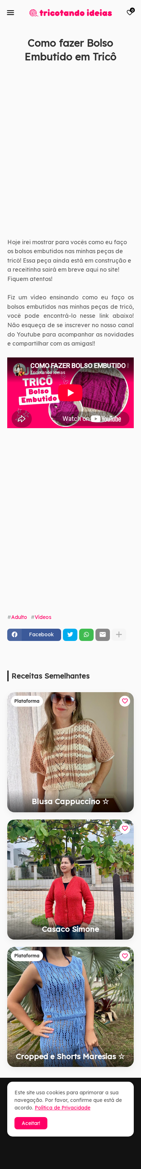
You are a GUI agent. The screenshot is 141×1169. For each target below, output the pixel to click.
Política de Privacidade (62, 1107)
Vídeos (43, 617)
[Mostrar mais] (119, 635)
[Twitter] (70, 635)
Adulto (19, 617)
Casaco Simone (70, 928)
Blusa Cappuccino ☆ (70, 801)
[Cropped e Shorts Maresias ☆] (70, 1007)
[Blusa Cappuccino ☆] (70, 752)
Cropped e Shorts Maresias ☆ (70, 1056)
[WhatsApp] (86, 635)
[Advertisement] (70, 158)
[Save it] (130, 74)
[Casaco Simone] (70, 879)
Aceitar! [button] (31, 1123)
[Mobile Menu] (10, 12)
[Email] (102, 635)
